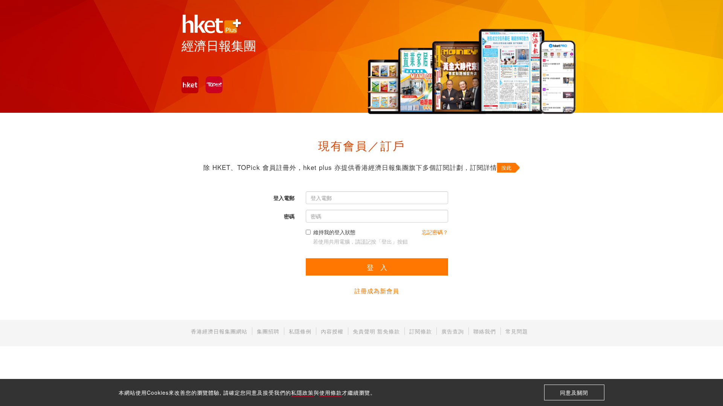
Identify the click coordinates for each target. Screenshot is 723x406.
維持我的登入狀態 (334, 232)
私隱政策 (302, 392)
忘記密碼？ (435, 232)
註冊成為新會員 (376, 290)
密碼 (289, 216)
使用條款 (330, 392)
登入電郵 (283, 197)
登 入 (377, 267)
